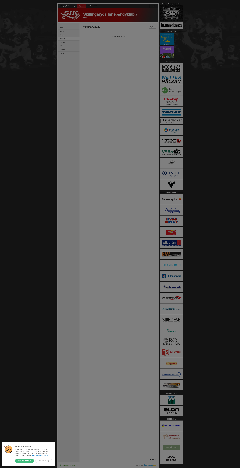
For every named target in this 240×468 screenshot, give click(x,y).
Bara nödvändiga (44, 461)
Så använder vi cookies (40, 455)
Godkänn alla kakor (24, 461)
